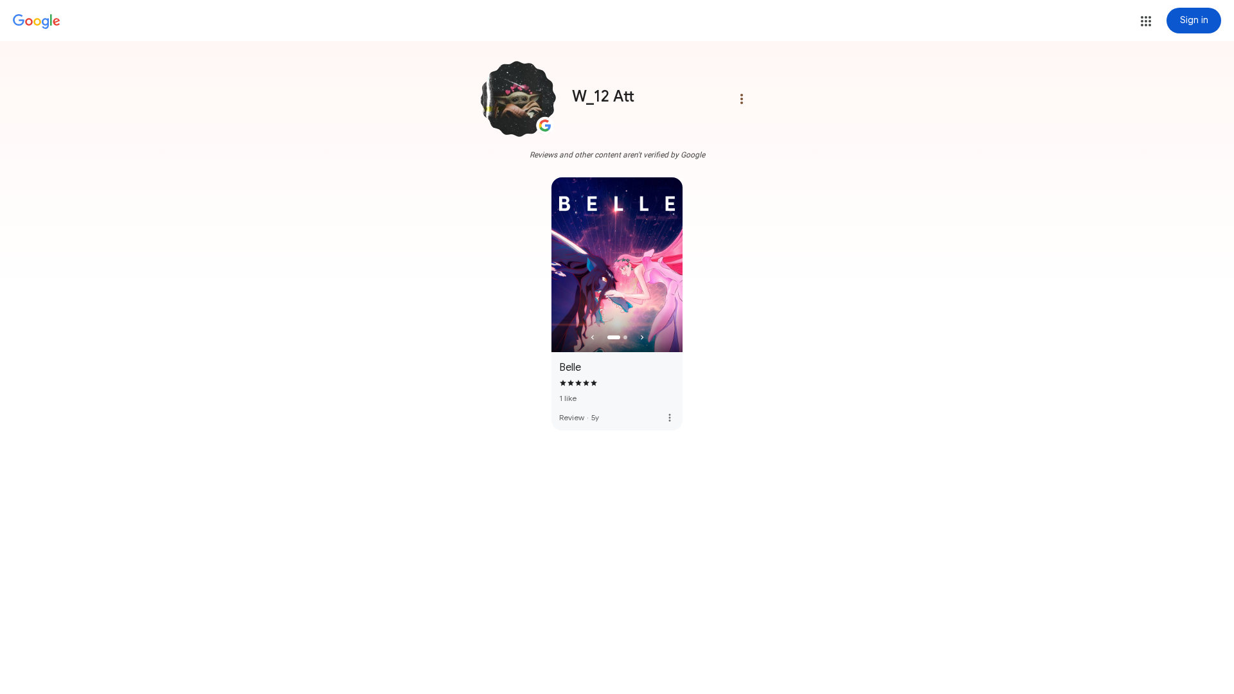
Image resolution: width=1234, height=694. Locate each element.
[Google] (36, 22)
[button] (1146, 21)
